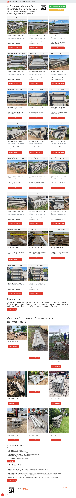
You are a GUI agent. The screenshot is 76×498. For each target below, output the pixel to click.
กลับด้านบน (65, 487)
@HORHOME (23, 488)
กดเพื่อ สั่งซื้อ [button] (11, 461)
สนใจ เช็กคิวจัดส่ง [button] (13, 346)
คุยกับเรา (28, 1)
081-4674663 (25, 489)
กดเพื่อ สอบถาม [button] (12, 309)
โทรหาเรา (33, 1)
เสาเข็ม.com (34, 491)
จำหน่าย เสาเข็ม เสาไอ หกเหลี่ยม (17, 1)
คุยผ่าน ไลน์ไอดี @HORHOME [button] (57, 6)
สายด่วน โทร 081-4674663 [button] (56, 9)
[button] (43, 7)
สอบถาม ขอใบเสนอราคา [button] (15, 47)
